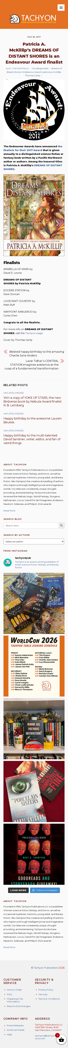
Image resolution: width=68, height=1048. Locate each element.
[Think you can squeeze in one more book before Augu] (34, 603)
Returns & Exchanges (18, 1006)
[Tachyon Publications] (32, 24)
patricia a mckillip (51, 72)
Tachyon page (34, 333)
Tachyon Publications (46, 967)
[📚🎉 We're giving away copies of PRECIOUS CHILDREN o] (34, 854)
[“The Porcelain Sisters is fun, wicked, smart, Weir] (34, 791)
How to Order (14, 989)
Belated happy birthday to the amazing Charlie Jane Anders (36, 353)
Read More (9, 510)
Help (9, 1034)
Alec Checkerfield (17, 68)
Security (42, 994)
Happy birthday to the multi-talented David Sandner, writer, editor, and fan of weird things (31, 439)
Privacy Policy (45, 989)
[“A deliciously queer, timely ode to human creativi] (34, 728)
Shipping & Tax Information (15, 1000)
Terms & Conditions (49, 998)
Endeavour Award (31, 72)
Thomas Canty (32, 75)
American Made (15, 1030)
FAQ (9, 994)
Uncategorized (40, 68)
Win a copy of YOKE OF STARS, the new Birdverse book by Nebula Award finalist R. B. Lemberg (32, 401)
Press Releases (15, 1025)
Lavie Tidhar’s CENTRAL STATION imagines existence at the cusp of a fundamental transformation (32, 364)
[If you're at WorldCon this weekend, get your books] (34, 666)
